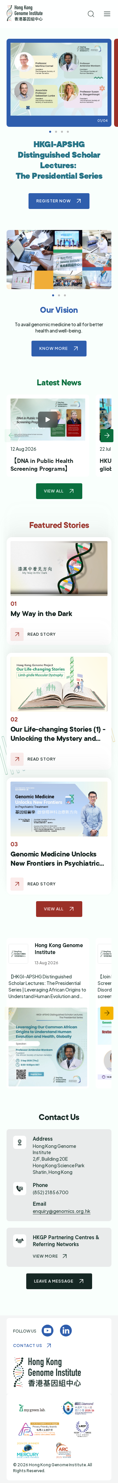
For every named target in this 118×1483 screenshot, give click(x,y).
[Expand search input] (91, 14)
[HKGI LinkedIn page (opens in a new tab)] (66, 1344)
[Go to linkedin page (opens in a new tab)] (48, 1026)
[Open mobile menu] (107, 14)
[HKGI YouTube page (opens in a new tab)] (47, 1344)
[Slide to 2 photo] (62, 132)
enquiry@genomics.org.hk (61, 1224)
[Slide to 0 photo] (50, 132)
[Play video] (47, 433)
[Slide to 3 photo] (68, 132)
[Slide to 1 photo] (56, 132)
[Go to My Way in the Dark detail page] (17, 647)
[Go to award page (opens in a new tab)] (32, 1421)
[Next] (106, 448)
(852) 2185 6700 (51, 1205)
